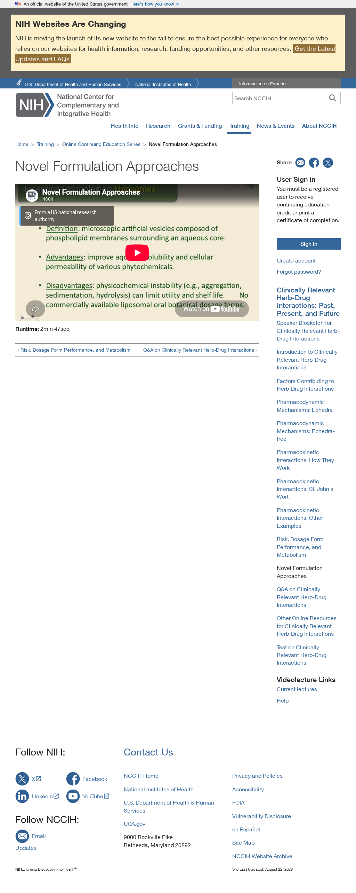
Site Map (243, 842)
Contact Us (148, 752)
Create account (296, 260)
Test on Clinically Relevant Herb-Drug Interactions (301, 655)
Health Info (124, 125)
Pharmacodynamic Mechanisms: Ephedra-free (306, 431)
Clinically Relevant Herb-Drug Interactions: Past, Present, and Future (308, 302)
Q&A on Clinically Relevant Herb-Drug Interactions (301, 597)
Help (283, 700)
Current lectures (297, 689)
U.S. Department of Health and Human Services (73, 83)
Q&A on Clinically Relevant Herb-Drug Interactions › (200, 350)
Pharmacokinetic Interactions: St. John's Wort (305, 489)
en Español (246, 829)
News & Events (275, 125)
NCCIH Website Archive (262, 856)
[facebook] (314, 162)
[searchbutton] (332, 98)
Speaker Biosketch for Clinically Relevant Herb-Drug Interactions (308, 330)
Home (22, 144)
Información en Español (262, 83)
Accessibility (248, 789)
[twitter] (328, 162)
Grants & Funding (200, 125)
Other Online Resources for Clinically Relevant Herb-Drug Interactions (307, 625)
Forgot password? (299, 271)
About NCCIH (319, 125)
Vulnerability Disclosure (261, 816)
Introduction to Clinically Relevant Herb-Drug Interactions (307, 359)
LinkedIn (42, 796)
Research (158, 125)
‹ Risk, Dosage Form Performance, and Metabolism (74, 350)
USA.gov (134, 823)
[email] (299, 162)
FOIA (238, 802)
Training (239, 125)
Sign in (308, 243)
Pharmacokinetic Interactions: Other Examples (300, 518)
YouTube (92, 796)
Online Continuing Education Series (101, 144)
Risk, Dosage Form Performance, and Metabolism (300, 546)
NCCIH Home (141, 775)
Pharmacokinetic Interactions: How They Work (305, 459)
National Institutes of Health (163, 83)
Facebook (94, 778)
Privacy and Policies (257, 775)
